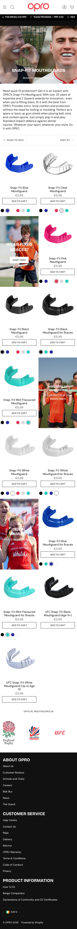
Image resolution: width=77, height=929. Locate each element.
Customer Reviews (13, 772)
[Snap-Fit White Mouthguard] (19, 447)
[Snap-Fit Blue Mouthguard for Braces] (57, 518)
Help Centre (10, 820)
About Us (8, 766)
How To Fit (9, 887)
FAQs (6, 832)
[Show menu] (4, 7)
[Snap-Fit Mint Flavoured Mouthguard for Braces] (19, 589)
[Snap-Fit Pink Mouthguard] (57, 235)
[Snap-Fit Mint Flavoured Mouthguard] (19, 377)
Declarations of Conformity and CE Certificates (30, 899)
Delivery (7, 839)
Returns (7, 845)
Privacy (7, 871)
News (6, 798)
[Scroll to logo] (39, 732)
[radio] (2, 210)
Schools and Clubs (13, 778)
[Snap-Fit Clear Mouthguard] (57, 164)
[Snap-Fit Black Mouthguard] (19, 306)
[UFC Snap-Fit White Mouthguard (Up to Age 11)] (19, 659)
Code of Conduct (13, 864)
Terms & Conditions (14, 858)
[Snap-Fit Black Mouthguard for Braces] (57, 306)
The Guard (9, 804)
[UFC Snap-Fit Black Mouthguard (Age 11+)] (57, 589)
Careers (7, 785)
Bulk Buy (8, 791)
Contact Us (9, 826)
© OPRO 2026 (10, 922)
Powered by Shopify (32, 922)
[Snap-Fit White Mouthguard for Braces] (57, 447)
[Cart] (72, 7)
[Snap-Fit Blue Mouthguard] (19, 164)
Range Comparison (14, 893)
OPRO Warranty (12, 852)
